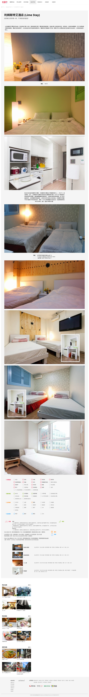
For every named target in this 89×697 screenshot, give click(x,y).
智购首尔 (39, 2)
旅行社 (63, 680)
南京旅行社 (40, 682)
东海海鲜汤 (27, 534)
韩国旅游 (46, 680)
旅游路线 (49, 682)
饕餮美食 (12, 2)
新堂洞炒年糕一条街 (36, 532)
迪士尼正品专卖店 (20, 539)
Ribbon (8, 539)
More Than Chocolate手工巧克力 (20, 535)
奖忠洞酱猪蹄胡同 (27, 532)
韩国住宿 (59, 680)
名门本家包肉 (33, 534)
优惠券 (54, 2)
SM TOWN (19, 538)
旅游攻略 (35, 682)
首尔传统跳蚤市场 (16, 532)
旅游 (70, 680)
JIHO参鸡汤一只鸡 (8, 534)
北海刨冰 (30, 535)
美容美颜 (26, 2)
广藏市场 (43, 532)
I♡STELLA (13, 539)
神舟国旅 (45, 682)
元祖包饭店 (15, 534)
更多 (29, 585)
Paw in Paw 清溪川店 (9, 538)
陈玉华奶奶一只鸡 (8, 535)
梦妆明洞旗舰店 (34, 538)
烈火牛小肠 (39, 534)
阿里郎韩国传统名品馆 (43, 538)
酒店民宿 (33, 2)
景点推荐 (19, 2)
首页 (2, 7)
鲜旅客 (72, 680)
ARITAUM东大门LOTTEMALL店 (31, 539)
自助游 (66, 680)
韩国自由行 (36, 680)
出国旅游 (51, 680)
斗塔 (5, 539)
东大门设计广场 (7, 532)
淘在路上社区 (41, 680)
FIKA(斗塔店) (21, 534)
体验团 (47, 2)
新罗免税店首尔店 (27, 538)
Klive (21, 532)
